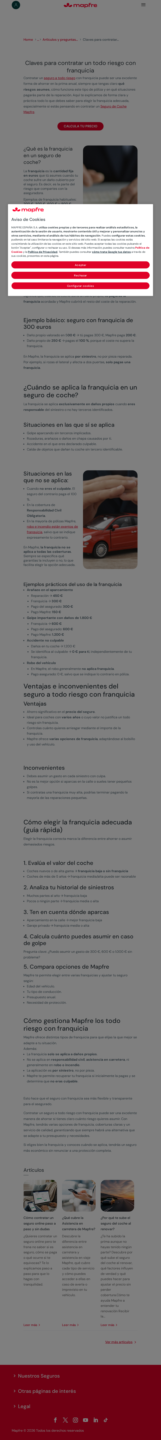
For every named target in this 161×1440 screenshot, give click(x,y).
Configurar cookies (80, 285)
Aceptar (80, 265)
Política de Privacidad (42, 251)
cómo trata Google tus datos (111, 251)
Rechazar (80, 275)
